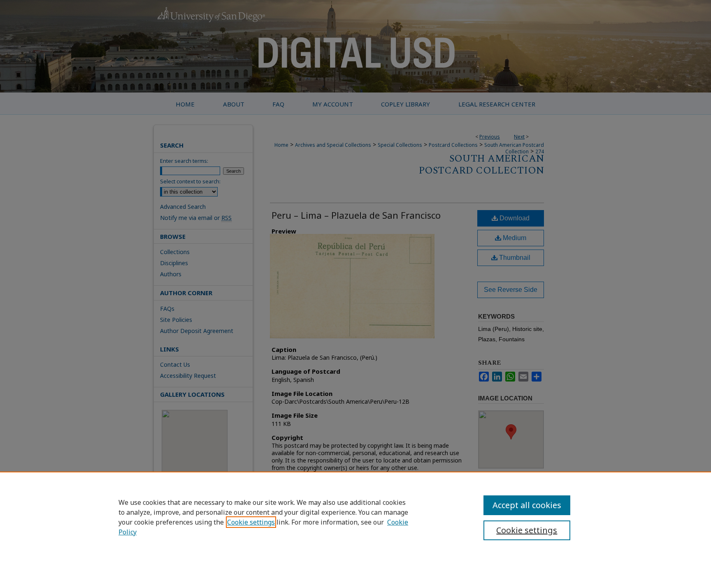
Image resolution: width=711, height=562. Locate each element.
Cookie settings (251, 522)
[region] (355, 517)
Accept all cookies (527, 505)
